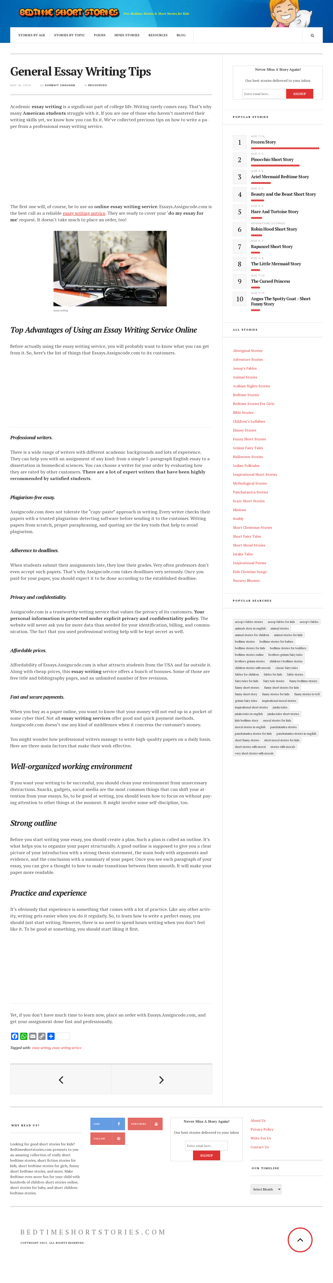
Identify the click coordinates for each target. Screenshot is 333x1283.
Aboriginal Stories (248, 350)
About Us (258, 1120)
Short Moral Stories (249, 545)
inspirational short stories (251, 707)
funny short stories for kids (281, 687)
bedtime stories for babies (276, 641)
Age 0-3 (257, 153)
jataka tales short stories (283, 714)
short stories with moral (250, 747)
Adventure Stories (268, 223)
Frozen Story (263, 142)
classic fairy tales (286, 668)
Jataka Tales (243, 553)
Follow (99, 1138)
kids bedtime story (246, 720)
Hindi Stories (127, 35)
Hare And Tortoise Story (274, 211)
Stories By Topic (69, 35)
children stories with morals (253, 668)
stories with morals (282, 747)
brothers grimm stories (250, 661)
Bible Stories (243, 412)
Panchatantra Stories (250, 492)
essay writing (41, 1047)
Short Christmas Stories (252, 527)
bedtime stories (245, 641)
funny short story (246, 694)
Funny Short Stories (249, 439)
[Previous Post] (60, 1079)
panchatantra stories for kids (253, 734)
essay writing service (67, 1047)
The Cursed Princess (270, 281)
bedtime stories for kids (250, 648)
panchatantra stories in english (296, 734)
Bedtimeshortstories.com (93, 1232)
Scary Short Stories (249, 500)
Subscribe (138, 1123)
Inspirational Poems (249, 562)
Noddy (238, 518)
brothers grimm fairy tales (285, 655)
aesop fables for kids (281, 622)
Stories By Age (31, 35)
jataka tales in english (249, 714)
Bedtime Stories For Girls (253, 403)
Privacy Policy (262, 1129)
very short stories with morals (254, 753)
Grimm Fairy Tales (248, 447)
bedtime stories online (249, 655)
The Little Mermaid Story (276, 263)
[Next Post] (161, 1079)
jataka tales (280, 707)
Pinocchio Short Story (272, 159)
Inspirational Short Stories (255, 474)
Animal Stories (245, 377)
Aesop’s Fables (245, 368)
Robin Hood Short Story (274, 229)
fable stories (295, 674)
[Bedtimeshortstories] (69, 13)
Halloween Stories (248, 456)
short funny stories (247, 740)
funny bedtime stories (303, 681)
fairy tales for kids (246, 681)
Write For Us (261, 1138)
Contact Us (260, 1146)
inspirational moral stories (279, 701)
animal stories (279, 628)
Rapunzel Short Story (271, 246)
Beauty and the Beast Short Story (283, 194)
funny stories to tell (307, 694)
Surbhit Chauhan (60, 85)
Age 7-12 (258, 136)
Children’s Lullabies (249, 421)
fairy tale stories (274, 681)
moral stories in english (250, 727)
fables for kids (273, 674)
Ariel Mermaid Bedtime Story (280, 176)
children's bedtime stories (286, 661)
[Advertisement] (111, 169)
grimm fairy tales (246, 701)
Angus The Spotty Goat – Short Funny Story (281, 301)
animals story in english (250, 628)
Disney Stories (244, 430)
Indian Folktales (246, 465)
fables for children (247, 674)
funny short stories (247, 687)
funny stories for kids (276, 694)
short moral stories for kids (281, 740)
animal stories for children (252, 635)
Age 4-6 (257, 171)
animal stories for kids (288, 635)
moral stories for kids (277, 720)
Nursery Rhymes (246, 580)
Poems (100, 35)
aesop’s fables (309, 622)
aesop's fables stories (249, 622)
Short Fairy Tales (247, 536)
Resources (158, 35)
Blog (181, 35)
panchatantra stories (283, 727)
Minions (239, 509)
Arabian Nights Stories (251, 385)
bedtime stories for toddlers (288, 648)
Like (97, 1123)
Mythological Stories (250, 483)
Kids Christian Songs (250, 571)
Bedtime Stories (246, 394)
